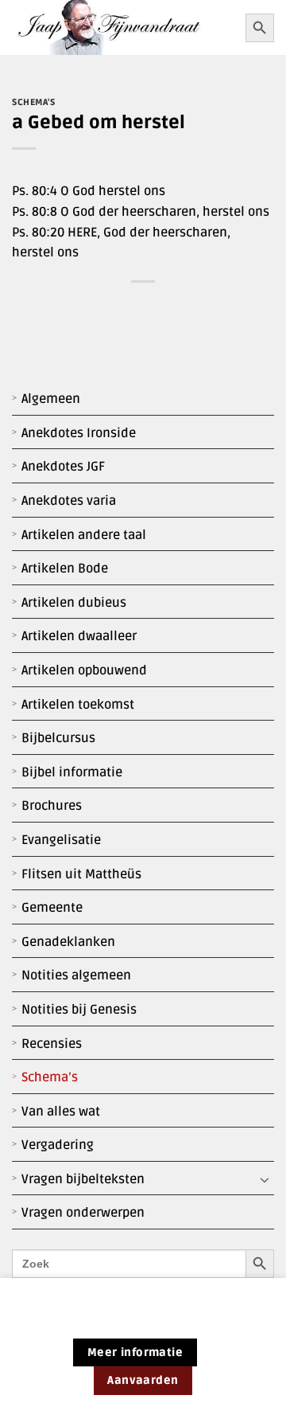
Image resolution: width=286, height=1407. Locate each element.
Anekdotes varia (68, 501)
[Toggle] (264, 1180)
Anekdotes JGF (63, 467)
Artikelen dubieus (73, 603)
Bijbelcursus (58, 738)
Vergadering (57, 1145)
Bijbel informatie (71, 772)
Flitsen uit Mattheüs (81, 874)
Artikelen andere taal (83, 535)
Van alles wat (60, 1112)
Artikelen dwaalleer (79, 636)
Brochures (51, 806)
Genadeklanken (68, 942)
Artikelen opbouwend (84, 670)
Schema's (33, 102)
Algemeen (50, 399)
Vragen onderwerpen (83, 1213)
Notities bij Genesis (79, 1010)
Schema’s (49, 1077)
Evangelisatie (61, 840)
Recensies (51, 1044)
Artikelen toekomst (77, 705)
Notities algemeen (76, 975)
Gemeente (52, 908)
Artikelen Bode (64, 568)
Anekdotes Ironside (78, 433)
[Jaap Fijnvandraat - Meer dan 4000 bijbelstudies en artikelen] (123, 27)
